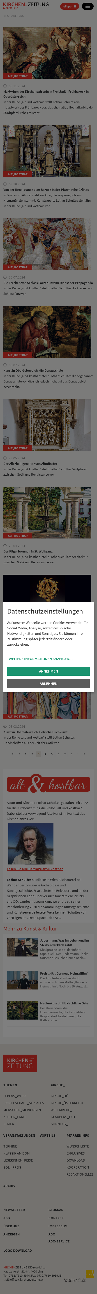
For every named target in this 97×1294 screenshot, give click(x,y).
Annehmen (48, 671)
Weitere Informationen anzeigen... (41, 658)
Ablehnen (49, 683)
